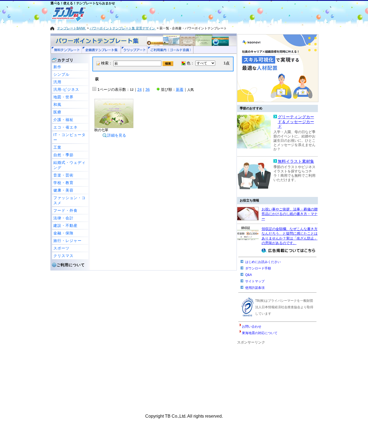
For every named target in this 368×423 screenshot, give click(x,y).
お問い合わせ (251, 326)
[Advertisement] (165, 14)
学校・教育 (63, 183)
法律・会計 (63, 218)
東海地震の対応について (259, 333)
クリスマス (63, 256)
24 (139, 89)
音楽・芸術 (63, 175)
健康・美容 (63, 190)
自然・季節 (63, 155)
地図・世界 (63, 97)
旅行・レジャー (67, 240)
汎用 (57, 82)
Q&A (248, 275)
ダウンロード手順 (258, 268)
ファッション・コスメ (69, 200)
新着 (179, 89)
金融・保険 (63, 233)
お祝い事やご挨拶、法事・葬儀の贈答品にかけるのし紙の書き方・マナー (290, 214)
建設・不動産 (65, 225)
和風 (57, 104)
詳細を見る (116, 135)
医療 (57, 112)
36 (147, 89)
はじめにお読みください (263, 262)
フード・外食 (65, 210)
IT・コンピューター (69, 137)
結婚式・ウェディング (69, 165)
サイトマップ (255, 281)
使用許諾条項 (255, 288)
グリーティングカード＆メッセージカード (296, 122)
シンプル (61, 74)
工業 (57, 147)
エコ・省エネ (65, 127)
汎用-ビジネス (66, 89)
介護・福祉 (63, 119)
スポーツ (61, 248)
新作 (57, 67)
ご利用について (71, 265)
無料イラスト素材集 (296, 161)
